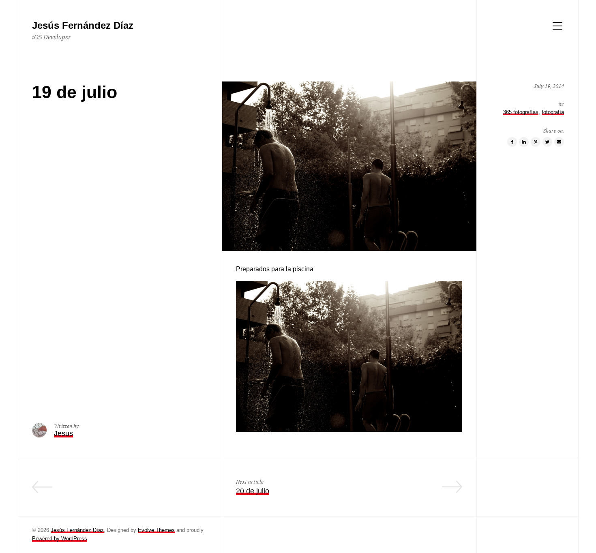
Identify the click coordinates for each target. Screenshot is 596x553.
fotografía (553, 112)
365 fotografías (520, 112)
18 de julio (191, 491)
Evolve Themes (156, 530)
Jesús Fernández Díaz (77, 530)
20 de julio (252, 491)
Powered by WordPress (59, 539)
